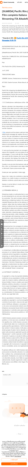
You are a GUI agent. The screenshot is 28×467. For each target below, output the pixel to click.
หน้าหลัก (19, 2)
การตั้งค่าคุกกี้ (14, 460)
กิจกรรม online (7, 7)
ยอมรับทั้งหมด (14, 464)
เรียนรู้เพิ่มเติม (17, 456)
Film (4, 132)
